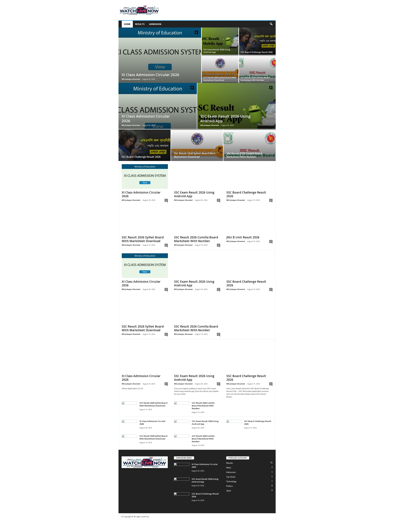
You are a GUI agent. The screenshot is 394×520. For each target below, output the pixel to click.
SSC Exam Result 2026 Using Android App (216, 50)
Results (140, 24)
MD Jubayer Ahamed (131, 79)
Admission (155, 24)
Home (127, 24)
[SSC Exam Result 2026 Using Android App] (220, 41)
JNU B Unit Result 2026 (242, 237)
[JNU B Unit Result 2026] (249, 221)
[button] (271, 24)
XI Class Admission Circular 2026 (150, 74)
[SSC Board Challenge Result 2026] (257, 41)
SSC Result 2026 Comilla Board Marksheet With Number (255, 78)
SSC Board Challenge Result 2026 (256, 52)
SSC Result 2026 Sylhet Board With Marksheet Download (219, 78)
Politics (229, 486)
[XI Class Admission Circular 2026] (160, 55)
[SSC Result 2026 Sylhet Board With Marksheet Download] (220, 69)
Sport (228, 491)
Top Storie (230, 477)
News (228, 468)
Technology (231, 481)
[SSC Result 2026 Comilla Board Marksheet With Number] (257, 69)
